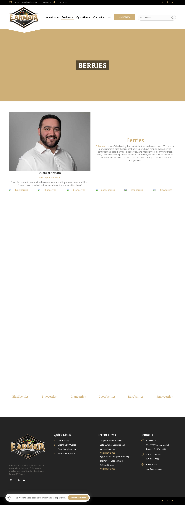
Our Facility (63, 440)
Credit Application (67, 449)
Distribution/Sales (67, 444)
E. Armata (100, 146)
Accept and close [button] (78, 497)
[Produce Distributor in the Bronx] (23, 17)
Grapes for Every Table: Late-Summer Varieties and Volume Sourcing (112, 444)
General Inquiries (66, 453)
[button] (172, 17)
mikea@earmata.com (49, 177)
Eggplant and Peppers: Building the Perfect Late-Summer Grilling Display (114, 460)
